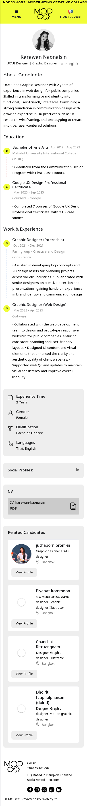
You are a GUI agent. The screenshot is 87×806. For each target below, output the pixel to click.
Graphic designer (48, 551)
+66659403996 (38, 768)
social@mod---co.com (43, 780)
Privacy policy (31, 799)
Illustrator (57, 607)
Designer (42, 652)
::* (55, 799)
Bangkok (71, 64)
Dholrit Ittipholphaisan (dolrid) (50, 697)
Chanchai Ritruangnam (48, 644)
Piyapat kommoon (53, 591)
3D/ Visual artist (47, 597)
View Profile (24, 572)
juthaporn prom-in (53, 546)
